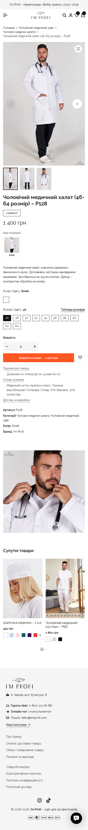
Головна (9, 27)
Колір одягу (16, 291)
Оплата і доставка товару (23, 743)
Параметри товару (16, 368)
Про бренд (13, 736)
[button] (77, 15)
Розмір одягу (14, 309)
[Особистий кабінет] (71, 15)
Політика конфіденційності (24, 780)
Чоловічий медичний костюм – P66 (61, 625)
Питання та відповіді (20, 757)
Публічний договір (19, 787)
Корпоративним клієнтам (23, 773)
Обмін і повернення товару (25, 750)
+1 (40, 635)
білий (15, 425)
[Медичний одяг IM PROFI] (41, 15)
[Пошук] (64, 15)
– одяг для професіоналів (54, 809)
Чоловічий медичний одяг (36, 27)
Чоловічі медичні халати (19, 31)
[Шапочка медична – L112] (23, 588)
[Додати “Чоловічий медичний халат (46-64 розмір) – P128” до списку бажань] (80, 357)
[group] (65, 588)
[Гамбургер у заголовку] (5, 15)
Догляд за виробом (16, 400)
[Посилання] (39, 800)
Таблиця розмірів (73, 309)
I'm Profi (18, 431)
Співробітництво (17, 767)
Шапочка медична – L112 (22, 623)
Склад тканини (13, 379)
